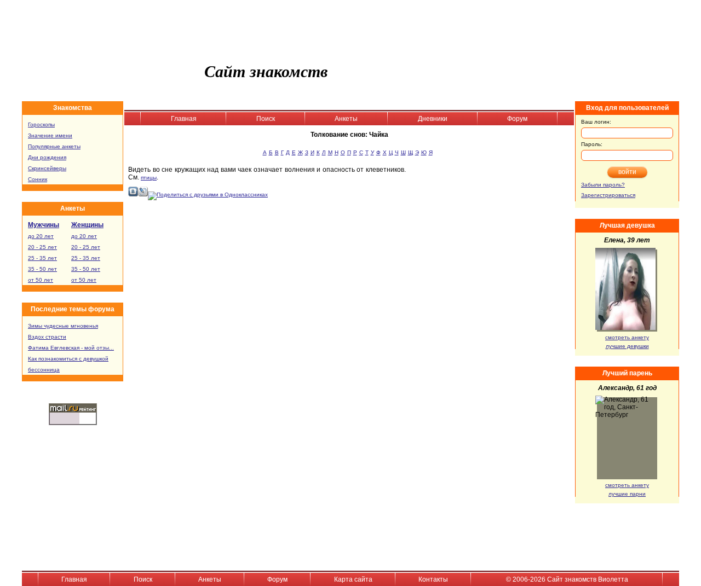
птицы (149, 178)
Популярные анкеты (54, 146)
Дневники (432, 119)
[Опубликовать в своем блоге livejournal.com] (143, 195)
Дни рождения (47, 157)
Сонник (37, 179)
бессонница (44, 370)
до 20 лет (41, 236)
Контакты (433, 579)
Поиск (265, 119)
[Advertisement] (493, 237)
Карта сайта (353, 579)
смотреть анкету (627, 337)
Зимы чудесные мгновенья (63, 326)
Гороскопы (41, 124)
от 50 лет (40, 280)
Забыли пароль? (603, 185)
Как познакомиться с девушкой (68, 359)
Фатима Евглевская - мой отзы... (71, 348)
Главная (184, 119)
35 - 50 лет (42, 269)
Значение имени (50, 135)
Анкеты (346, 119)
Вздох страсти (47, 337)
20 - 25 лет (42, 247)
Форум (517, 119)
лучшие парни (627, 494)
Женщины (87, 225)
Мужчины (43, 225)
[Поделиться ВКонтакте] (133, 195)
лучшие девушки (627, 346)
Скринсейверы (47, 168)
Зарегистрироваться (608, 195)
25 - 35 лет (42, 258)
